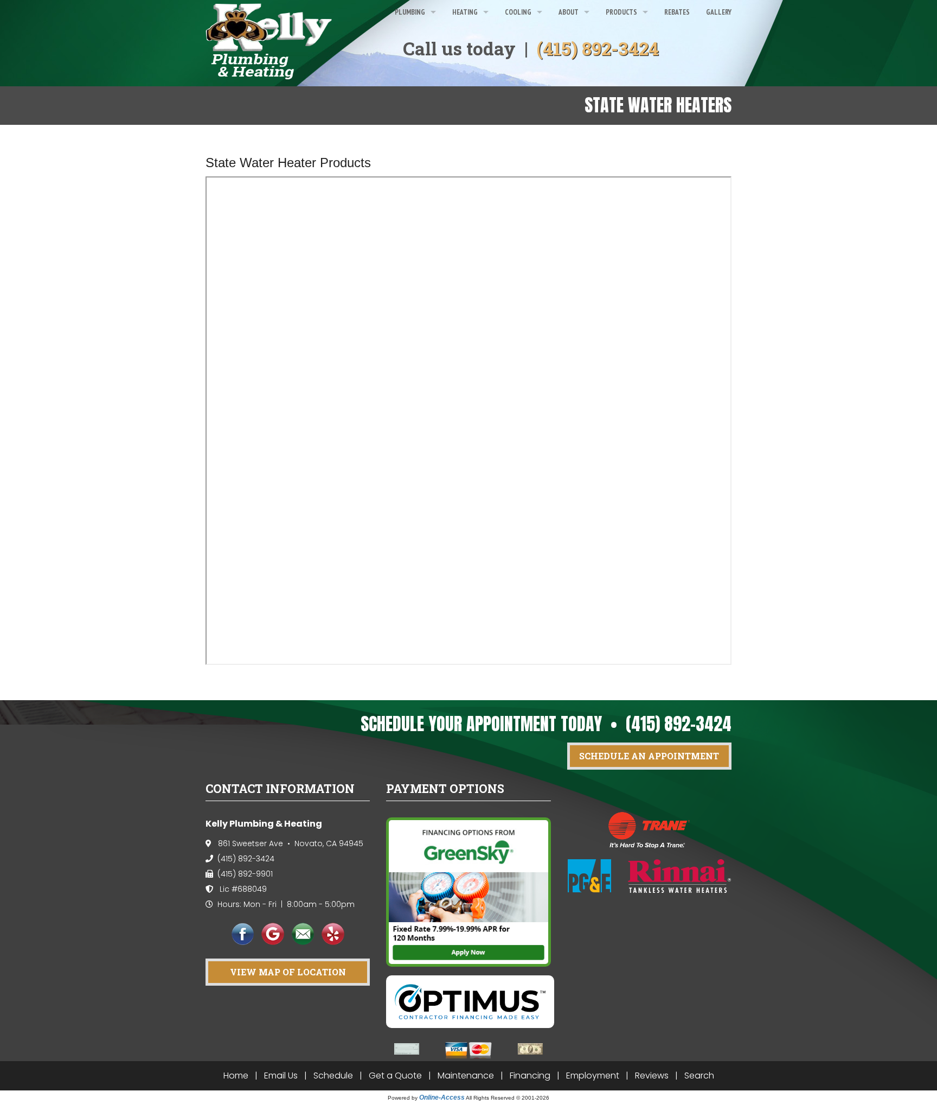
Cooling (518, 12)
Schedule (333, 1075)
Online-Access (442, 1097)
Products (621, 12)
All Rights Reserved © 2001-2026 (507, 1098)
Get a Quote (395, 1075)
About (569, 12)
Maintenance (466, 1075)
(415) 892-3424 (598, 48)
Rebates (677, 12)
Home (235, 1075)
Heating (465, 12)
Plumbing (410, 12)
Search (699, 1075)
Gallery (718, 12)
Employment (592, 1075)
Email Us (281, 1075)
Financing (530, 1075)
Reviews (652, 1075)
